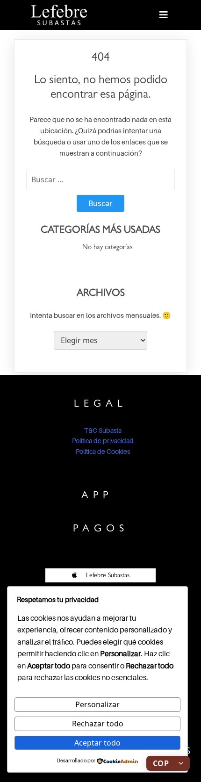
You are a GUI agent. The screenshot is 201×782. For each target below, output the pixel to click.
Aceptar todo (97, 743)
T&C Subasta (103, 430)
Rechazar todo (97, 723)
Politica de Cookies (103, 451)
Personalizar (97, 704)
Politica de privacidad (103, 441)
